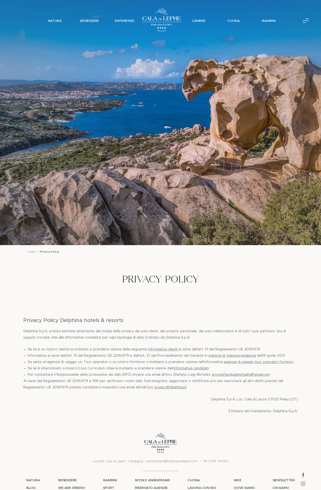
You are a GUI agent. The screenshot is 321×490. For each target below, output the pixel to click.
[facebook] (303, 476)
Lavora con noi (202, 488)
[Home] (161, 21)
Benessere (89, 21)
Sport (108, 488)
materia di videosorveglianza (232, 355)
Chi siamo (281, 488)
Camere (198, 21)
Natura (55, 21)
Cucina (234, 21)
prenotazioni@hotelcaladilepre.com (171, 461)
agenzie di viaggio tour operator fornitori (258, 362)
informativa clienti (163, 349)
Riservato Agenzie (151, 488)
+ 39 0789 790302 (214, 461)
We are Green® (71, 488)
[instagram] (303, 484)
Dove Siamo (244, 488)
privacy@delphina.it (170, 387)
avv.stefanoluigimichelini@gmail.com (241, 374)
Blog (30, 488)
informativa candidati (191, 368)
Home (32, 251)
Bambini (269, 21)
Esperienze (124, 21)
